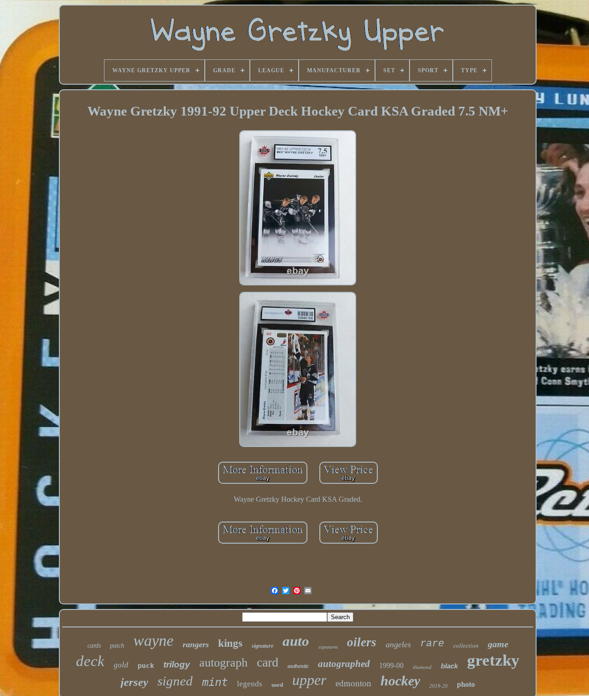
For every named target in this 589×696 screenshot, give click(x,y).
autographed (344, 663)
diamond (422, 667)
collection (466, 645)
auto (296, 641)
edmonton (353, 683)
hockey (400, 680)
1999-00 (391, 665)
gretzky (493, 660)
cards (94, 645)
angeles (398, 644)
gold (121, 665)
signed (175, 680)
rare (432, 644)
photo (466, 684)
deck (90, 661)
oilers (361, 642)
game (498, 644)
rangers (196, 644)
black (449, 666)
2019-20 (438, 686)
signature (262, 646)
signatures (328, 647)
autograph (223, 662)
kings (230, 643)
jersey (134, 682)
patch (117, 645)
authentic (298, 666)
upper (309, 680)
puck (146, 665)
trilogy (176, 664)
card (267, 662)
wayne (153, 640)
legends (249, 683)
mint (215, 682)
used (277, 684)
